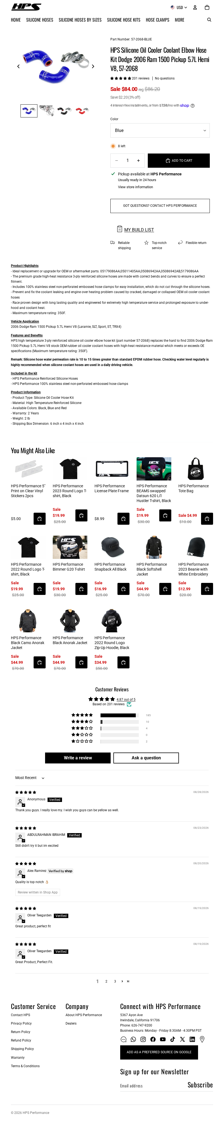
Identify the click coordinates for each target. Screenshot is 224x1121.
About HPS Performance (84, 1015)
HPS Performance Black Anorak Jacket (70, 640)
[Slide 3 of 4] (64, 111)
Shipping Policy (22, 1049)
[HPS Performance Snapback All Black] (112, 547)
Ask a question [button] (146, 757)
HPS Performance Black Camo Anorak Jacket (27, 643)
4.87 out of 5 (126, 699)
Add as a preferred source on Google (159, 1052)
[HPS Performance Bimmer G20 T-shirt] (70, 547)
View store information (135, 187)
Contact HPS (20, 1015)
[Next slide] (95, 67)
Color (114, 119)
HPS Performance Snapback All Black (110, 566)
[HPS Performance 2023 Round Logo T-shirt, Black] (70, 468)
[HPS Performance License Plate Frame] (112, 468)
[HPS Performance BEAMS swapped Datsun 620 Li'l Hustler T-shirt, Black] (154, 468)
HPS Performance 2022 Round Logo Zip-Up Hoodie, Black (112, 643)
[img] (25, 792)
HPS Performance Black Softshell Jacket (152, 569)
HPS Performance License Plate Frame (112, 488)
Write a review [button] (78, 757)
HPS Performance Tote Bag (193, 488)
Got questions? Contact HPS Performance (160, 206)
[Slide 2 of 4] (47, 111)
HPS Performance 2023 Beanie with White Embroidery (193, 569)
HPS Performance (36, 1113)
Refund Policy (21, 1040)
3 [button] (115, 981)
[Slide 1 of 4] (29, 111)
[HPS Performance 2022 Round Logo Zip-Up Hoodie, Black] (112, 620)
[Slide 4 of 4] (82, 111)
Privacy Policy (21, 1023)
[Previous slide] (17, 67)
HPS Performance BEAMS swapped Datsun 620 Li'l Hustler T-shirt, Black (154, 493)
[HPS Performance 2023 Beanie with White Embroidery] (195, 547)
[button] (121, 78)
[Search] (209, 20)
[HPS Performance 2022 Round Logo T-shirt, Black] (28, 547)
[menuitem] (179, 20)
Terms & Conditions (25, 1066)
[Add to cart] (40, 519)
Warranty (18, 1058)
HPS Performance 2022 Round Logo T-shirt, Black (28, 569)
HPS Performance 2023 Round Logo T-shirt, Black (70, 491)
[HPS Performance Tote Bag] (195, 468)
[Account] (195, 7)
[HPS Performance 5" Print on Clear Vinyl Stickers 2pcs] (28, 468)
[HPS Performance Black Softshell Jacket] (154, 547)
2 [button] (106, 981)
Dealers (71, 1023)
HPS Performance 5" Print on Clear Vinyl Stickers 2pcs (28, 491)
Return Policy (20, 1032)
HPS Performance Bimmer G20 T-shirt (69, 566)
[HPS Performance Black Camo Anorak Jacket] (28, 620)
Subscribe (200, 1084)
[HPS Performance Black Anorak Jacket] (70, 620)
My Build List (139, 229)
